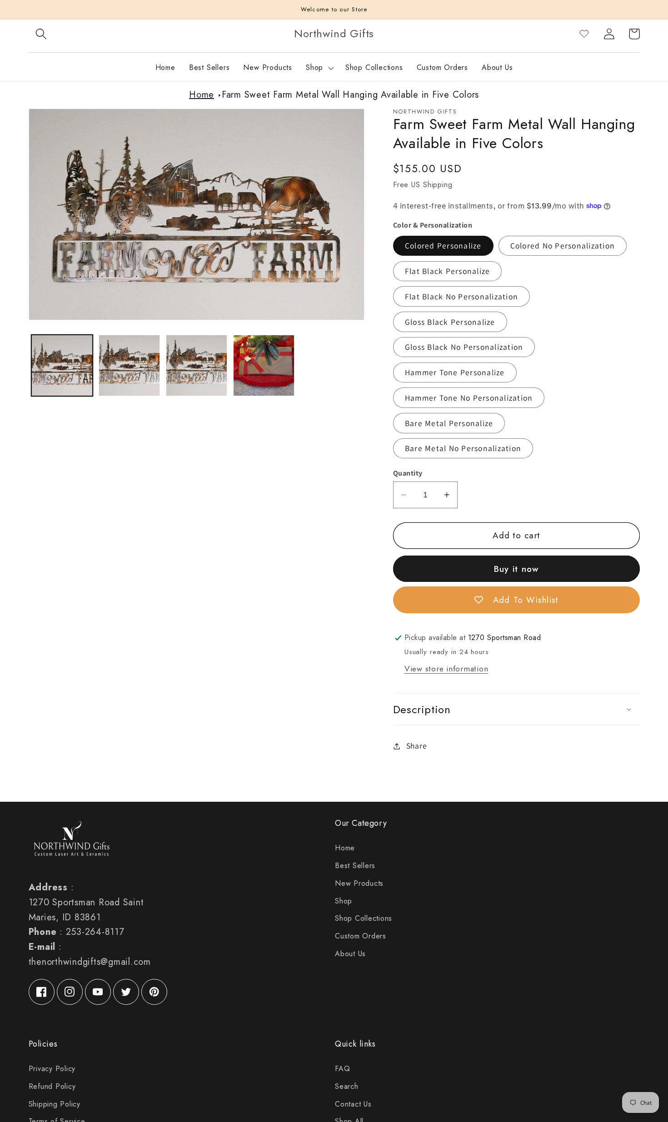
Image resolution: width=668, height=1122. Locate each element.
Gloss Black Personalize (450, 322)
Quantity (408, 473)
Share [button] (416, 745)
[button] (41, 33)
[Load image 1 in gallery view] (62, 365)
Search (347, 1086)
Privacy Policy (52, 1068)
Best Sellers (355, 865)
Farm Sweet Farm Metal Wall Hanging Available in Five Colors (350, 94)
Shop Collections (363, 918)
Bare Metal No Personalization (463, 448)
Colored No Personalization (562, 245)
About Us (350, 953)
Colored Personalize (443, 245)
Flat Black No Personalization (461, 296)
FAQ (342, 1068)
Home (201, 94)
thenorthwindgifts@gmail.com (90, 961)
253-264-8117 (95, 931)
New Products (359, 883)
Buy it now (516, 569)
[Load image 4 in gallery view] (263, 365)
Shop (343, 901)
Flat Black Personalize (447, 271)
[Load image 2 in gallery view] (129, 365)
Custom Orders (360, 936)
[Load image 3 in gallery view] (196, 365)
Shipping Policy (54, 1104)
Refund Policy (52, 1086)
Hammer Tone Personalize (455, 372)
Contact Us (353, 1104)
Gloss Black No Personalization (464, 347)
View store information (446, 669)
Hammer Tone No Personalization (469, 397)
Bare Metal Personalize (449, 423)
